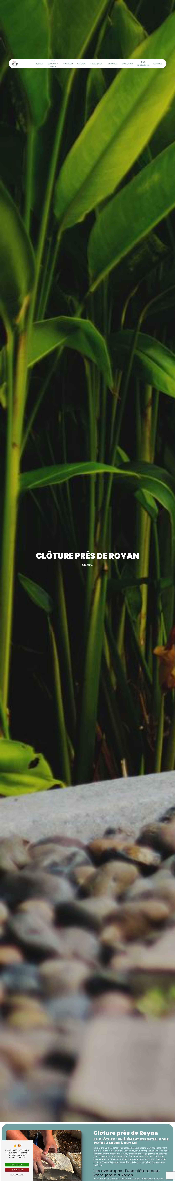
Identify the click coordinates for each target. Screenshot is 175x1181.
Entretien (68, 63)
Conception (97, 63)
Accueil (39, 63)
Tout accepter (17, 1164)
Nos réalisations (143, 63)
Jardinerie (112, 63)
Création (81, 63)
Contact (157, 63)
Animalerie (127, 63)
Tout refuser (17, 1169)
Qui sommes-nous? (53, 63)
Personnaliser (17, 1174)
